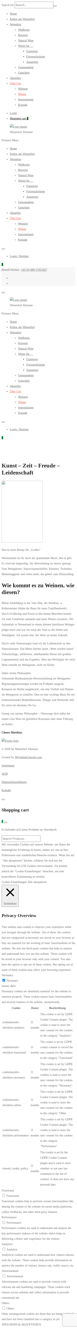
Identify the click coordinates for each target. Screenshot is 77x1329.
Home (13, 13)
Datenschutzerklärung (14, 782)
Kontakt (22, 104)
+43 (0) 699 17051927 (34, 269)
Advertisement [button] (10, 1270)
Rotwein (23, 35)
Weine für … (25, 45)
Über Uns (15, 83)
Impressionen (25, 99)
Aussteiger (32, 62)
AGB (5, 773)
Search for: (8, 5)
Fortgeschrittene (35, 56)
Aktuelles (15, 78)
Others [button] (5, 1303)
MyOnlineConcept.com (28, 757)
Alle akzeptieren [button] (37, 882)
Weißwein (24, 29)
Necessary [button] (7, 975)
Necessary (12, 980)
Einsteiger (32, 51)
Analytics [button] (7, 1244)
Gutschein (24, 72)
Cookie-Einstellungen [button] (14, 882)
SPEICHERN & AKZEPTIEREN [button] (21, 1324)
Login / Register (19, 256)
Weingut (23, 88)
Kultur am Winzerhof (22, 19)
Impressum (8, 765)
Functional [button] (8, 1190)
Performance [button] (9, 1217)
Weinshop (15, 24)
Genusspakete (26, 67)
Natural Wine (25, 40)
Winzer (22, 94)
